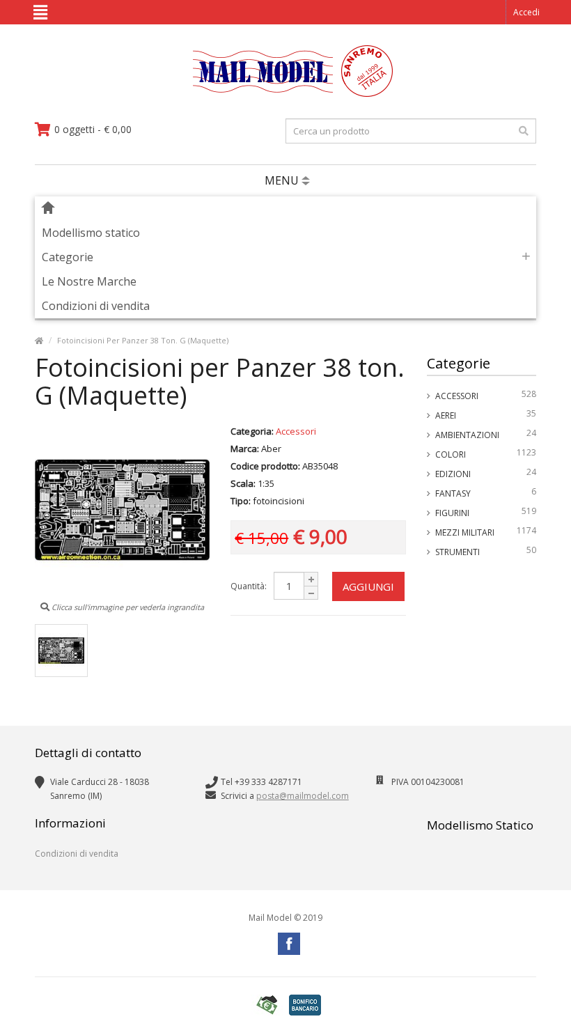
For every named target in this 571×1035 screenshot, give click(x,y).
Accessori (486, 395)
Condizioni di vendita (96, 305)
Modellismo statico (91, 232)
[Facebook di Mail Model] (289, 944)
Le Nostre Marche (89, 281)
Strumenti (486, 551)
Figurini (486, 512)
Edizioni (486, 473)
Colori (486, 453)
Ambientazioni (486, 434)
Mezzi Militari (486, 531)
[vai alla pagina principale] (286, 94)
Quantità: (248, 586)
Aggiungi (368, 586)
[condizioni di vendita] (267, 1005)
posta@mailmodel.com (302, 796)
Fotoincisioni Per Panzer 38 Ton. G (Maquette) (142, 340)
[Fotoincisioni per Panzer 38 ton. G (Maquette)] (61, 650)
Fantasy (486, 492)
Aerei (486, 414)
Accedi (526, 12)
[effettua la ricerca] (523, 130)
